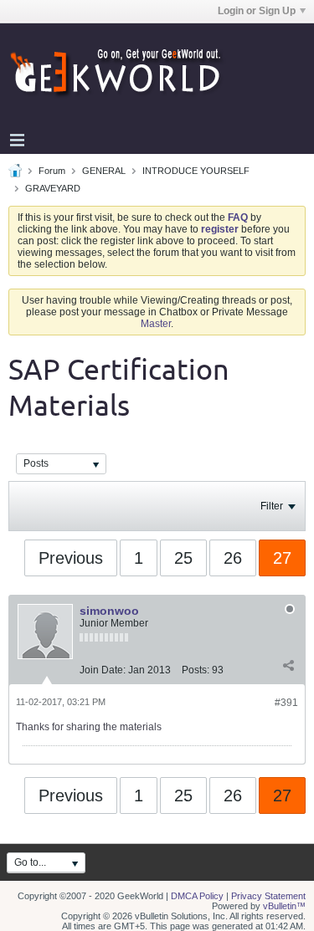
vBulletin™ (284, 906)
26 (233, 558)
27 (282, 558)
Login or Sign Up (257, 11)
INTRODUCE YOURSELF (196, 171)
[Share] (288, 666)
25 (183, 558)
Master (156, 324)
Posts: (195, 670)
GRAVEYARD (52, 188)
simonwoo (109, 610)
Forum (52, 171)
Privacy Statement (268, 896)
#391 (286, 702)
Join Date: (103, 670)
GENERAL (104, 171)
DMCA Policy (197, 896)
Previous (71, 558)
